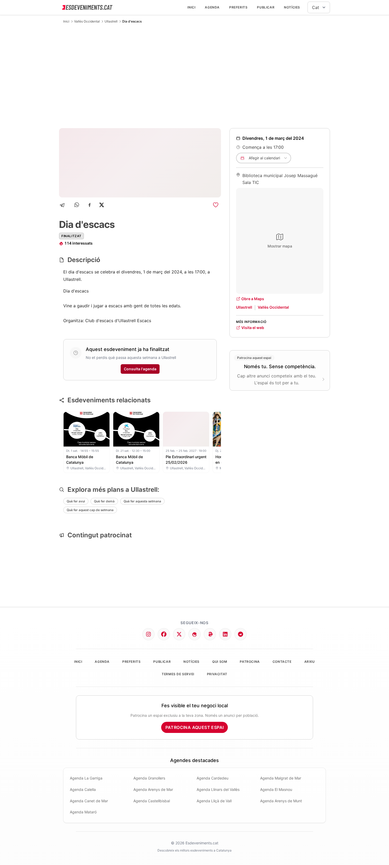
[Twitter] (179, 634)
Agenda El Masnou (276, 789)
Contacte (282, 662)
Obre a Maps (252, 298)
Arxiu (309, 662)
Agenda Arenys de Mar (153, 789)
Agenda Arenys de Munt (281, 801)
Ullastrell (111, 21)
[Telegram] (64, 205)
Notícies (292, 7)
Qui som (219, 662)
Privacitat (217, 674)
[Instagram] (148, 634)
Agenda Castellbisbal (151, 801)
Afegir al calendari (264, 158)
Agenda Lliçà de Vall (214, 801)
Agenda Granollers (149, 778)
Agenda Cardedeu (212, 778)
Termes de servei (178, 674)
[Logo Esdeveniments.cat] (87, 7)
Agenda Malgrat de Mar (280, 778)
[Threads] (194, 634)
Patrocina (250, 662)
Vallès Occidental (87, 21)
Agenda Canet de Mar (89, 801)
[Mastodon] (210, 634)
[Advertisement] (194, 76)
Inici (191, 7)
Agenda (212, 7)
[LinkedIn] (225, 634)
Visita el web (252, 327)
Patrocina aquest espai (194, 727)
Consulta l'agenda (140, 369)
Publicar (265, 7)
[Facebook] (89, 205)
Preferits (238, 7)
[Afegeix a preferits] (215, 205)
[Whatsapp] (77, 205)
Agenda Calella (83, 789)
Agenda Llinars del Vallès (218, 789)
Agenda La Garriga (86, 778)
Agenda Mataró (83, 812)
